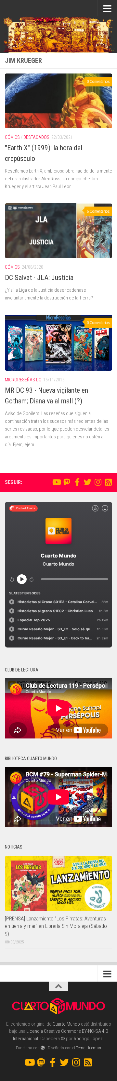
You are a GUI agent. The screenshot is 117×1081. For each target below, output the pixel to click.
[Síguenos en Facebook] (77, 482)
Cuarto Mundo (66, 1024)
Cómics (12, 137)
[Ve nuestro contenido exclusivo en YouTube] (56, 482)
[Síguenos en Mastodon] (67, 482)
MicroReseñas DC (23, 379)
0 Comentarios (98, 81)
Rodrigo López (88, 1039)
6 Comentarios (98, 211)
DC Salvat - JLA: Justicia (39, 278)
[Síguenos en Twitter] (87, 482)
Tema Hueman (88, 1047)
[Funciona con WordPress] (43, 1048)
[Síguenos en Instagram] (98, 482)
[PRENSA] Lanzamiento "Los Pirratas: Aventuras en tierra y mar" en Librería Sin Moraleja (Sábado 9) (56, 926)
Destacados (36, 137)
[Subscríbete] (108, 482)
